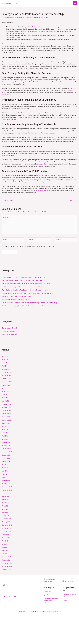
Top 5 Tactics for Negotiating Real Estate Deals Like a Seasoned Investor (25, 290)
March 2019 (5, 554)
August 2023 (6, 385)
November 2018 (7, 566)
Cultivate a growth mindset (50, 64)
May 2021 (5, 471)
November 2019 (7, 528)
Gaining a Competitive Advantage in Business (16, 299)
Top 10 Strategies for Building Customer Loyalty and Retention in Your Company (27, 283)
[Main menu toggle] (75, 3)
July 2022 (5, 426)
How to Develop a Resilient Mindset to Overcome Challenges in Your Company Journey (29, 303)
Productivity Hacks (12, 31)
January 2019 (6, 560)
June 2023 (5, 391)
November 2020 (7, 490)
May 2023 (5, 394)
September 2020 (7, 496)
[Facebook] (5, 596)
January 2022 (6, 445)
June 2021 (5, 468)
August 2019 (6, 538)
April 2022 (5, 436)
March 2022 (5, 439)
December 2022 (7, 410)
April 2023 (5, 398)
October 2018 (6, 569)
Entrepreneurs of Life (69, 594)
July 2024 (5, 356)
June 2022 (5, 429)
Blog (64, 596)
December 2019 (7, 525)
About (64, 598)
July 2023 (5, 388)
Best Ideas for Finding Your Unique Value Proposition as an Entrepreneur (24, 287)
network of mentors (39, 162)
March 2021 (5, 477)
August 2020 (6, 499)
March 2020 (5, 515)
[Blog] (68, 581)
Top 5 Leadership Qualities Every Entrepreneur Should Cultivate (22, 280)
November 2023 (7, 375)
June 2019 (5, 544)
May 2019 (5, 547)
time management (32, 31)
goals (33, 29)
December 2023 (7, 372)
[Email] (15, 596)
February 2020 (6, 519)
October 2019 (6, 531)
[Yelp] (10, 596)
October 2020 (6, 493)
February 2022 (6, 442)
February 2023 (6, 404)
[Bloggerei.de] (51, 580)
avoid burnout (62, 117)
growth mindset (30, 27)
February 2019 (6, 557)
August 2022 (6, 423)
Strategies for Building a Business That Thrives (16, 296)
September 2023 (7, 382)
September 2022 (7, 420)
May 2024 (5, 363)
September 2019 (7, 534)
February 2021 (6, 480)
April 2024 (5, 366)
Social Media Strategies (9, 334)
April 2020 (5, 512)
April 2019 (5, 550)
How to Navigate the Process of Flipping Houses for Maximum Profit (23, 277)
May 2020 (5, 509)
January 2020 (6, 522)
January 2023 (6, 407)
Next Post (73, 200)
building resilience (42, 164)
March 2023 (5, 401)
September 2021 (7, 458)
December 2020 (7, 487)
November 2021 (7, 452)
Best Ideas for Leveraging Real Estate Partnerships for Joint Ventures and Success (28, 306)
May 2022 (5, 433)
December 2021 (7, 448)
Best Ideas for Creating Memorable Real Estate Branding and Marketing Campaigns (28, 293)
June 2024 (5, 359)
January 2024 (6, 369)
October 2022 (6, 417)
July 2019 (5, 541)
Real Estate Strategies (9, 331)
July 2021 (5, 464)
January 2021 (6, 483)
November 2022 (7, 413)
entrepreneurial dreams (43, 190)
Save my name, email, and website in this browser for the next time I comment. (29, 246)
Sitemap (65, 600)
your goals (13, 82)
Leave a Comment (8, 17)
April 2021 (5, 474)
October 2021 (6, 455)
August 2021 (6, 461)
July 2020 (5, 503)
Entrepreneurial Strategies (23, 17)
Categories (47, 591)
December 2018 (7, 563)
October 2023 (6, 379)
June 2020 (5, 506)
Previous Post (7, 200)
